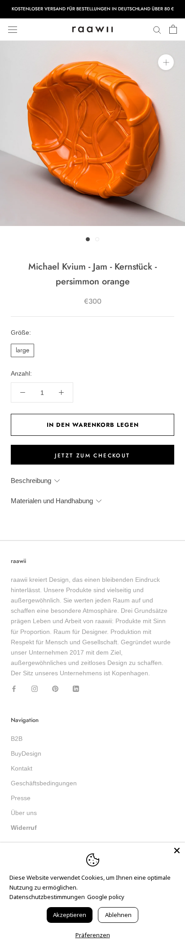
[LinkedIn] (76, 688)
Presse (21, 798)
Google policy (105, 897)
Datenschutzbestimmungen (47, 897)
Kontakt (21, 768)
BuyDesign (26, 753)
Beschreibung (31, 480)
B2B (16, 738)
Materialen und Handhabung (52, 501)
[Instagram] (34, 688)
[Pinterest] (55, 688)
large (22, 350)
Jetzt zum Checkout (92, 456)
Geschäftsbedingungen (44, 783)
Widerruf (24, 827)
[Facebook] (14, 688)
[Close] (176, 850)
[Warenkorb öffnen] (173, 29)
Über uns (24, 812)
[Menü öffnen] (12, 29)
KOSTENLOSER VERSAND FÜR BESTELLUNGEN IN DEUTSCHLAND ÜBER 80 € (93, 8)
